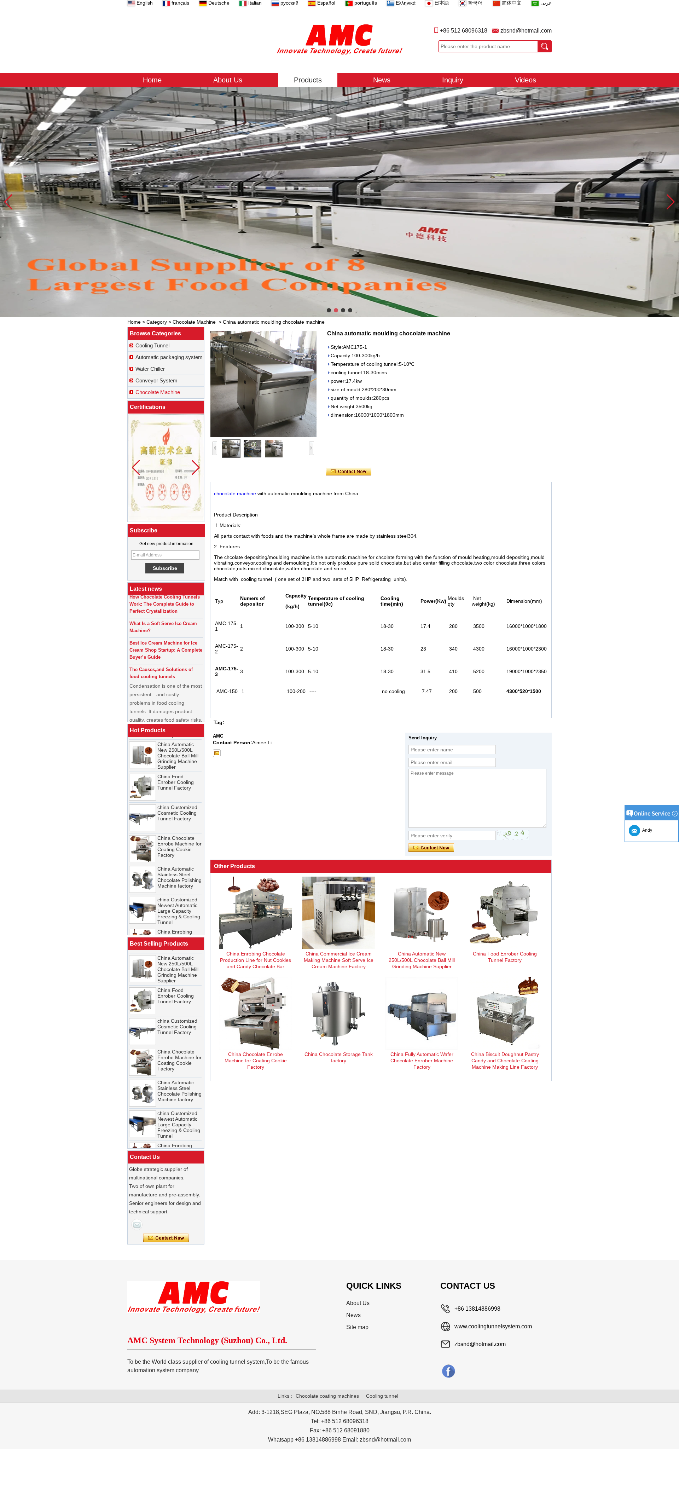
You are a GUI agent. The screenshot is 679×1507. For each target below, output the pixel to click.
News (381, 80)
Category (156, 322)
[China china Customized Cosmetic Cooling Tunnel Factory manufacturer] (142, 798)
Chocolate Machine (194, 322)
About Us (227, 80)
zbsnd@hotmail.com (526, 31)
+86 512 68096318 (463, 31)
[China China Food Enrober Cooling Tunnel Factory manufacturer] (142, 767)
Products (308, 80)
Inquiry (452, 80)
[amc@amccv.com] (217, 753)
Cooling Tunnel (152, 345)
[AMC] (339, 39)
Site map (357, 1327)
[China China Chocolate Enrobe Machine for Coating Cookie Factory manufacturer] (142, 828)
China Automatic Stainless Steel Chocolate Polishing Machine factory (179, 857)
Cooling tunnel (382, 1396)
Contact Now (166, 1238)
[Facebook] (448, 1371)
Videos (525, 80)
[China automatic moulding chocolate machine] (263, 383)
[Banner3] (339, 202)
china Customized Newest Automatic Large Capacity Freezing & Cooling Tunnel (178, 891)
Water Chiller (150, 369)
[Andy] (137, 1224)
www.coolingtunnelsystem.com (493, 1326)
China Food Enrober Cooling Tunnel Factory (175, 762)
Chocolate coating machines (327, 1396)
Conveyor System (156, 380)
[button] (329, 310)
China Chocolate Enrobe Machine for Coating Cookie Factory (179, 826)
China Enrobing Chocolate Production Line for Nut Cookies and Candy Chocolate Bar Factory (178, 926)
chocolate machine (235, 493)
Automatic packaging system (169, 357)
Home (152, 80)
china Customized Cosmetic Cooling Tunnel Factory (177, 793)
